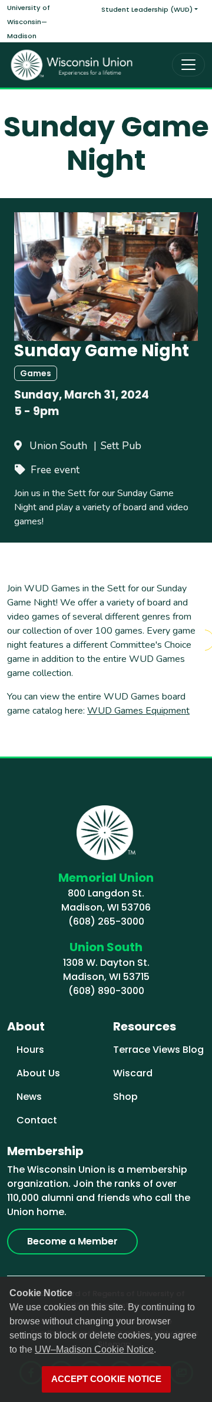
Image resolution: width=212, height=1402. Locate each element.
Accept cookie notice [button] (106, 1379)
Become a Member (72, 1241)
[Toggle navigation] (188, 64)
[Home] (72, 65)
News (29, 1096)
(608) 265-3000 (106, 921)
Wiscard (133, 1073)
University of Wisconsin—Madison (28, 22)
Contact (36, 1120)
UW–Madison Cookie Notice (94, 1349)
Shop (125, 1096)
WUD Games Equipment (138, 710)
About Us (38, 1073)
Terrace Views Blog (158, 1049)
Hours (30, 1049)
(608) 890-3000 (106, 991)
